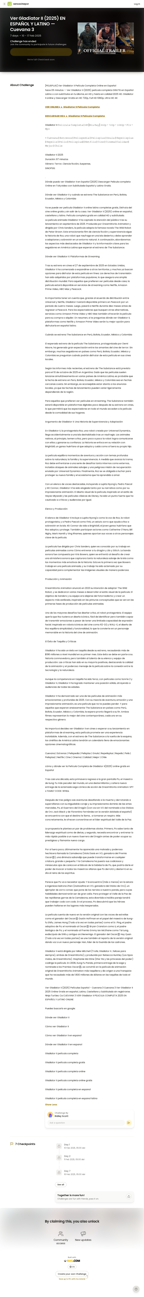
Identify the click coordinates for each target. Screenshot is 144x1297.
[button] (72, 1267)
